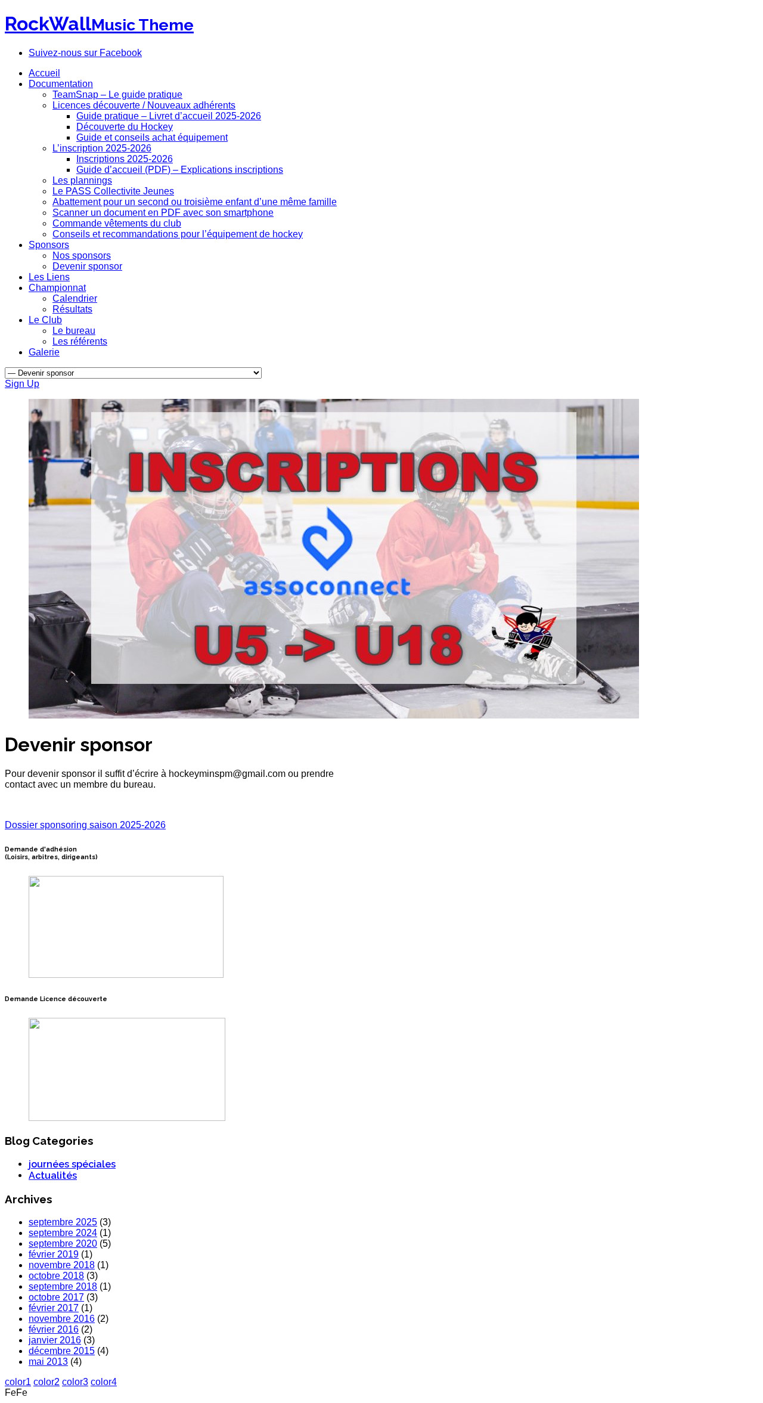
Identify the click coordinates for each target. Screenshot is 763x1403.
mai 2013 (48, 1361)
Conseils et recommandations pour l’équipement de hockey (177, 234)
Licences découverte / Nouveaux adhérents (143, 105)
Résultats (72, 309)
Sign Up (22, 384)
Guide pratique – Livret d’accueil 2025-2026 (168, 116)
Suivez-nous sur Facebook (85, 53)
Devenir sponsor (87, 266)
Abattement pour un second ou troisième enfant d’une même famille (194, 202)
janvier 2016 (55, 1340)
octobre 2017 (56, 1297)
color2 (46, 1382)
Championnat (57, 288)
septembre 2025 (63, 1222)
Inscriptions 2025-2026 (124, 159)
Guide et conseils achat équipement (152, 137)
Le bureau (73, 331)
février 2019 (54, 1254)
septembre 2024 (63, 1233)
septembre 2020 (63, 1243)
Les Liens (49, 277)
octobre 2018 (56, 1276)
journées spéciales (72, 1164)
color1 (18, 1382)
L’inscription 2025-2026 (101, 148)
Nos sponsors (81, 255)
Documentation (61, 84)
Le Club (45, 320)
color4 (104, 1382)
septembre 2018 (63, 1286)
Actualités (53, 1175)
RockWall (99, 24)
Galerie (44, 352)
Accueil (44, 73)
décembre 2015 (62, 1351)
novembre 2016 (62, 1319)
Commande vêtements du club (116, 223)
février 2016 (54, 1329)
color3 (75, 1382)
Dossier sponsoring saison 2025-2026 (85, 825)
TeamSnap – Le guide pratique (117, 94)
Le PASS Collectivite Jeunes (113, 191)
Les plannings (82, 180)
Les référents (79, 341)
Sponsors (49, 245)
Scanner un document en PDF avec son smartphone (163, 212)
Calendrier (74, 298)
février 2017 (54, 1308)
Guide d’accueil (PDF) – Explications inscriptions (179, 170)
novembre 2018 (62, 1265)
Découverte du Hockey (124, 127)
